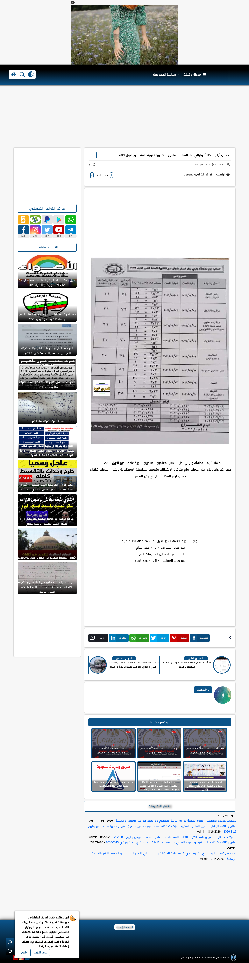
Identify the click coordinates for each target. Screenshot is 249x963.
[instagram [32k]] (35, 229)
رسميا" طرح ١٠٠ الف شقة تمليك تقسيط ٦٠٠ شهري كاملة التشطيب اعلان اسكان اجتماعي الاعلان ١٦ (47, 487)
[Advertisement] (124, 116)
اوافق (24, 952)
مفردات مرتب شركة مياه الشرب (47, 421)
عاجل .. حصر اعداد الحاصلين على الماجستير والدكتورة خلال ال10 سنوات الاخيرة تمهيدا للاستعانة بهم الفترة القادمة (47, 587)
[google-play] (58, 219)
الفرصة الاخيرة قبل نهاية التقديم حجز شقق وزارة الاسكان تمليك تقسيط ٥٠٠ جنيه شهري (47, 521)
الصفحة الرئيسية (124, 927)
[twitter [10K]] (47, 229)
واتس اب (143, 638)
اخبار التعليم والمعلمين (196, 174)
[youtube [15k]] (58, 229)
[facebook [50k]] (23, 229)
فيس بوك (204, 638)
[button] (73, 2)
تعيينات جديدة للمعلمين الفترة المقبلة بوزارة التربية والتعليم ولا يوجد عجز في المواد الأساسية (176, 820)
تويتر (163, 638)
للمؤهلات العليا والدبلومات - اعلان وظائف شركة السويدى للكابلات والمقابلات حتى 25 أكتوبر (47, 351)
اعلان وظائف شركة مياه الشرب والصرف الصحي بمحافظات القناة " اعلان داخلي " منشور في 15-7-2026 (171, 842)
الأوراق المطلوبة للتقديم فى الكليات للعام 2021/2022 (47, 557)
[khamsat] (23, 219)
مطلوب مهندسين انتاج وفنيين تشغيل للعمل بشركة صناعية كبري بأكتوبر (47, 385)
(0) (90, 165)
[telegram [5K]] (70, 229)
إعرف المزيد (41, 952)
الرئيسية (220, 174)
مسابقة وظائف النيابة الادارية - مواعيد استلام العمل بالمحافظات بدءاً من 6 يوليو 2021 (47, 317)
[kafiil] (35, 219)
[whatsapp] (70, 219)
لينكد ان (122, 638)
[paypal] (47, 219)
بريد (102, 638)
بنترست (184, 638)
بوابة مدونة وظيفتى (190, 957)
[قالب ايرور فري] (233, 957)
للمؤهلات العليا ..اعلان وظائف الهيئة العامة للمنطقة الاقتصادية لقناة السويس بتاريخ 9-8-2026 (175, 837)
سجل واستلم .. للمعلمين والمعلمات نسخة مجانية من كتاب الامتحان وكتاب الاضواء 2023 (47, 283)
